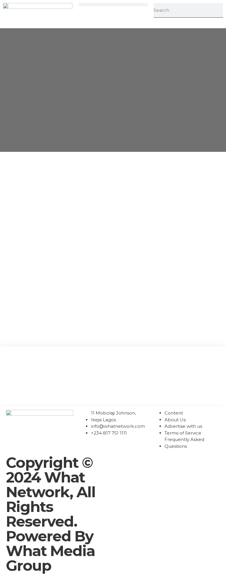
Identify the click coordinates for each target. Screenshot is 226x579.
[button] (113, 4)
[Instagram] (123, 462)
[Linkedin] (139, 462)
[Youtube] (187, 462)
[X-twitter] (171, 462)
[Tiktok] (155, 462)
